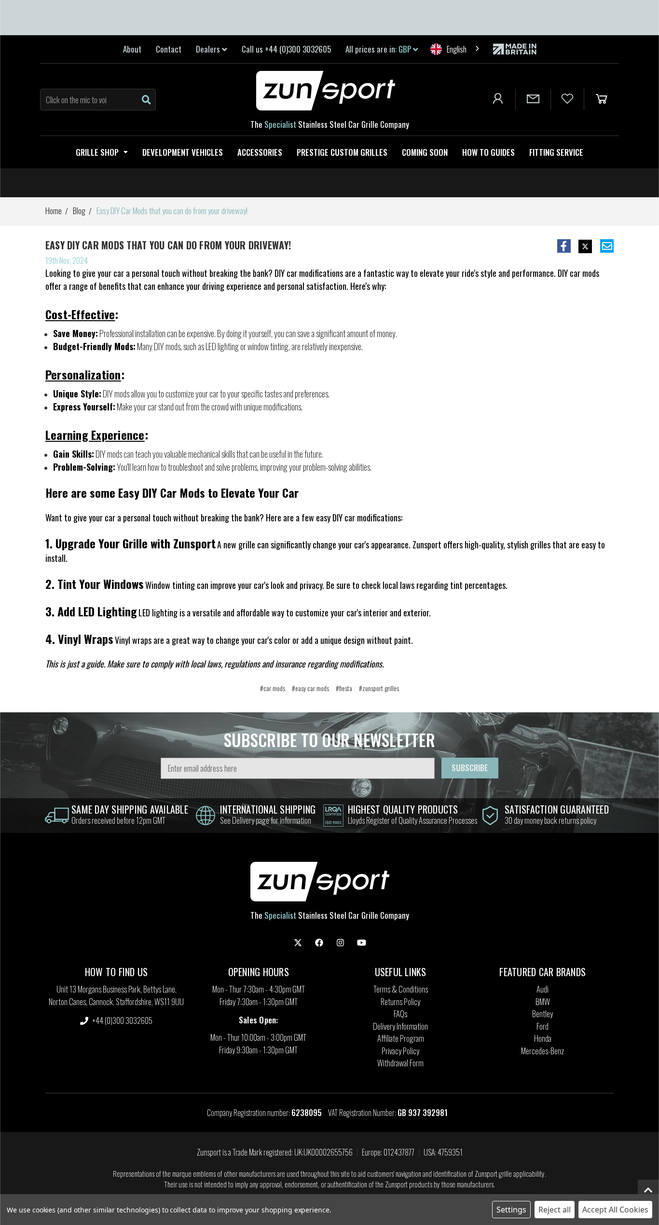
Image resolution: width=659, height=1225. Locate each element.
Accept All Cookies (615, 1209)
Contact (168, 49)
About (132, 49)
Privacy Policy (400, 1051)
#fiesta (344, 688)
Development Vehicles (182, 152)
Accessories (259, 152)
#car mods (272, 688)
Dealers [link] (209, 49)
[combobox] (456, 49)
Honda (542, 1038)
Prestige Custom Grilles (342, 152)
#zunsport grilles (379, 688)
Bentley (542, 1013)
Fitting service (556, 152)
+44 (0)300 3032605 (121, 1020)
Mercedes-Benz (542, 1051)
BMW (542, 1001)
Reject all (554, 1209)
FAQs (400, 1013)
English (457, 49)
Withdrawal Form (400, 1063)
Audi (542, 989)
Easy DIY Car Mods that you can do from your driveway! (168, 245)
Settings (511, 1209)
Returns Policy (400, 1001)
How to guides (488, 152)
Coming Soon (425, 152)
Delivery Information (400, 1026)
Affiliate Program (400, 1038)
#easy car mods (310, 688)
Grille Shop (97, 152)
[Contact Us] (533, 99)
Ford (542, 1026)
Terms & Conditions (400, 989)
